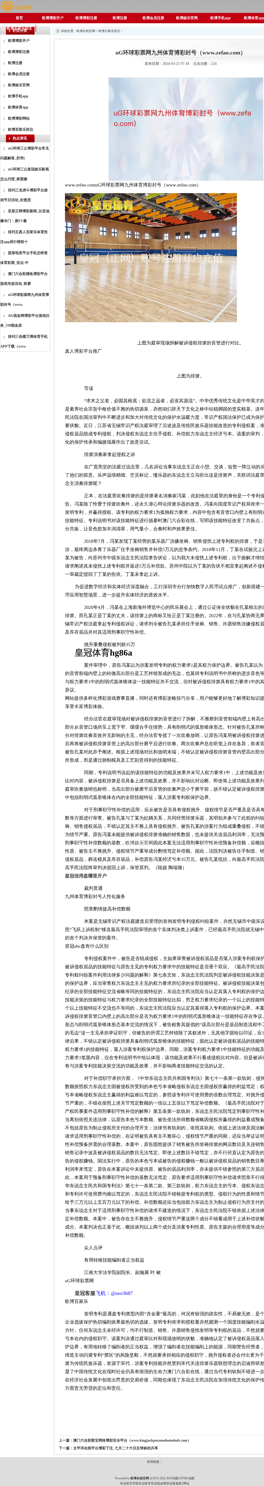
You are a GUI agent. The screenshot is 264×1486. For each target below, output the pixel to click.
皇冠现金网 (158, 1483)
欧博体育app (18, 107)
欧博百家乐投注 (19, 28)
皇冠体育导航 (129, 1483)
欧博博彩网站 (19, 118)
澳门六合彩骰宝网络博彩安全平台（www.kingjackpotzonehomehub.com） (132, 1440)
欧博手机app (220, 18)
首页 (19, 18)
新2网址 (184, 1483)
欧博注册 (120, 18)
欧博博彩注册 (86, 18)
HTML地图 (186, 1478)
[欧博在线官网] (16, 6)
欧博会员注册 (153, 18)
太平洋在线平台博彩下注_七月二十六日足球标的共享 (115, 1448)
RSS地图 (173, 1478)
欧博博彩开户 (53, 18)
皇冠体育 (144, 1483)
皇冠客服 (172, 1483)
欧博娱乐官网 (187, 18)
